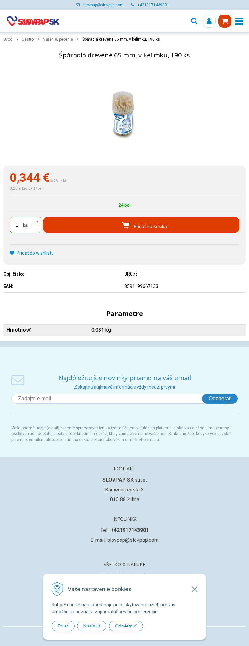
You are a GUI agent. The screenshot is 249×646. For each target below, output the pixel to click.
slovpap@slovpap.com (103, 5)
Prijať (63, 625)
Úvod (7, 39)
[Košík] (224, 21)
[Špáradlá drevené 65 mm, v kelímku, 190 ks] (124, 113)
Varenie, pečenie (58, 39)
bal (25, 225)
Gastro (28, 39)
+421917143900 (152, 5)
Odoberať (220, 398)
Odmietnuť (126, 625)
